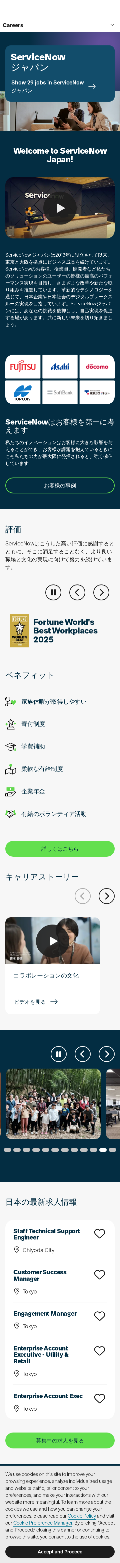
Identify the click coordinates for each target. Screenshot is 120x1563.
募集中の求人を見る (60, 1440)
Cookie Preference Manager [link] (42, 1523)
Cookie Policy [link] (82, 1516)
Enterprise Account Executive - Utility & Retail (41, 1354)
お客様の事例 (60, 485)
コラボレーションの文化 (46, 975)
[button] (77, 592)
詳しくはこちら (60, 848)
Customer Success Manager (40, 1275)
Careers (13, 25)
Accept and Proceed (60, 1552)
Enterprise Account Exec (48, 1396)
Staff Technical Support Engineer (46, 1234)
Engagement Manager (45, 1313)
